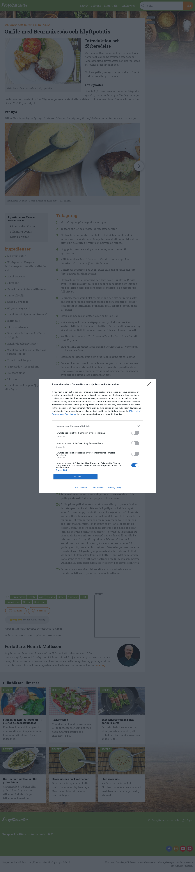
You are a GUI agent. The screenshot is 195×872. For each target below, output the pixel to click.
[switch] (135, 433)
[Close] (150, 385)
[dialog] (97, 436)
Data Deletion (80, 487)
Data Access (97, 487)
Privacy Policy (114, 487)
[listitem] (97, 426)
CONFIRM (75, 477)
